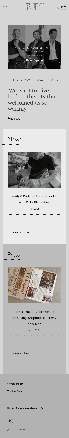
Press (14, 255)
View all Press (21, 353)
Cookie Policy (15, 391)
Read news (14, 118)
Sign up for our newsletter (22, 408)
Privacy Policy (15, 384)
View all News (21, 232)
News (14, 140)
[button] (63, 7)
